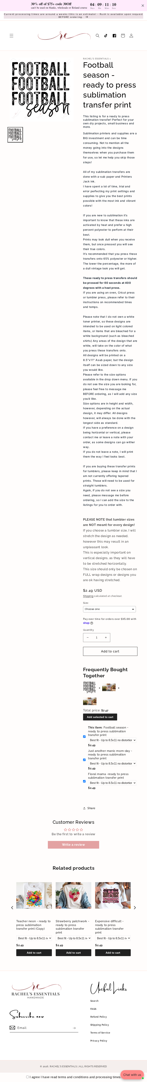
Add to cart (34, 952)
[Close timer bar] (142, 5)
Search (94, 1001)
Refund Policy (98, 1017)
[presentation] (12, 907)
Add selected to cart (100, 717)
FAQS (93, 1009)
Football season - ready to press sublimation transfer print (108, 731)
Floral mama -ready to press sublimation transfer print (108, 776)
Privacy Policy (98, 1040)
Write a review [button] (73, 845)
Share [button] (91, 808)
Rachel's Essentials (63, 1066)
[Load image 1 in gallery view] (15, 134)
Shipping (88, 596)
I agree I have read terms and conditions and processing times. (75, 1077)
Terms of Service (100, 1032)
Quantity (88, 629)
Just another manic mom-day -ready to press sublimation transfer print (110, 754)
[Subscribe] (74, 1028)
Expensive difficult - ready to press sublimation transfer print (109, 927)
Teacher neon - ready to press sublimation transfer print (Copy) (33, 925)
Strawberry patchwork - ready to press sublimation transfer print (72, 927)
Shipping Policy (99, 1025)
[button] (11, 35)
